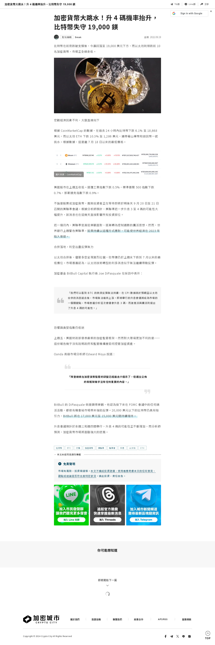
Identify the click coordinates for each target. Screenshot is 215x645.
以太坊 (132, 448)
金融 (146, 37)
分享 (207, 4)
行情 (78, 448)
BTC (69, 448)
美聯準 (101, 448)
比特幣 (59, 448)
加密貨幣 (89, 448)
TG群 (177, 4)
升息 (122, 448)
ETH (142, 448)
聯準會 (112, 448)
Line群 (192, 4)
